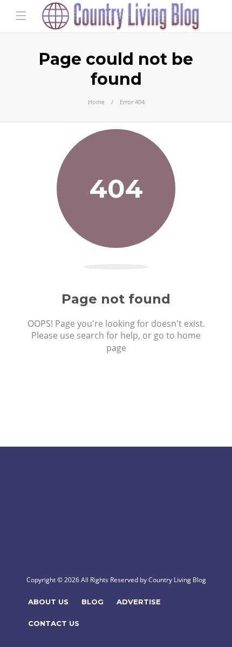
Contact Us (53, 623)
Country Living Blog (177, 579)
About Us (48, 601)
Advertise (139, 601)
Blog (92, 601)
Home (96, 102)
